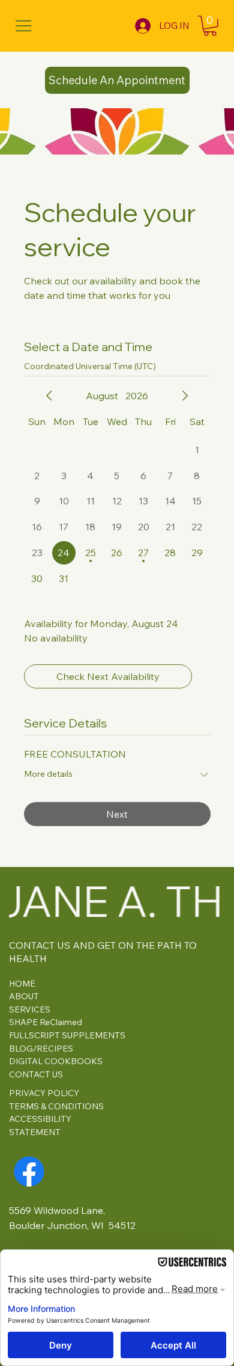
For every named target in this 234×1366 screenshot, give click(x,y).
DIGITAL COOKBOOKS (56, 1061)
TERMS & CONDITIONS (56, 1106)
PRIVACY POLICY (44, 1093)
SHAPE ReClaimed (45, 1022)
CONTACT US (36, 1074)
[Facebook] (29, 1171)
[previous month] (49, 395)
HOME (22, 983)
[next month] (185, 395)
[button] (210, 26)
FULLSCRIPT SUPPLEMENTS (67, 1035)
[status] (90, 366)
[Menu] (23, 25)
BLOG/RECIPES (41, 1048)
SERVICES (29, 1009)
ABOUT (24, 996)
